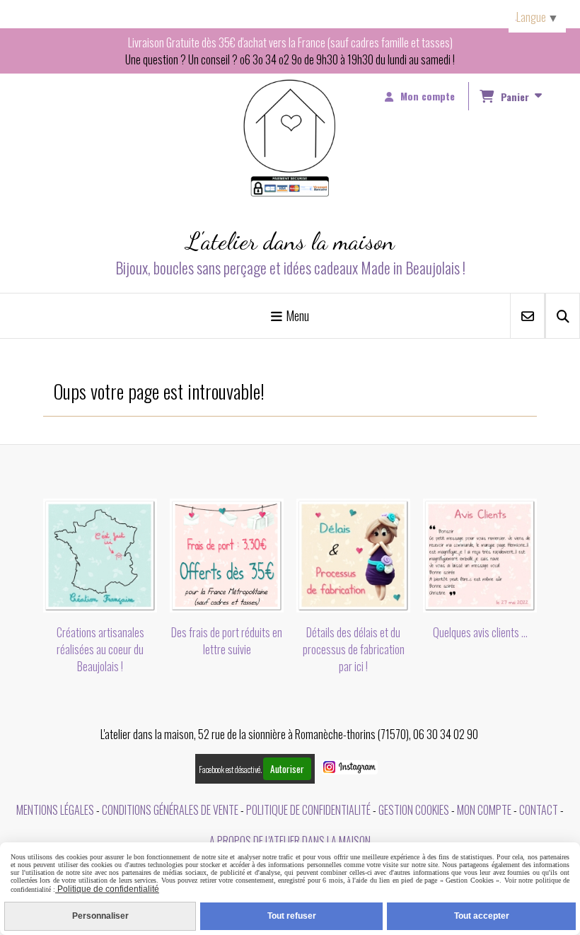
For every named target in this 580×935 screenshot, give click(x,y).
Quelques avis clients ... (480, 632)
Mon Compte (484, 809)
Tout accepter (481, 916)
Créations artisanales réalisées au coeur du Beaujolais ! (100, 649)
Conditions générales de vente (170, 809)
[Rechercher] (562, 316)
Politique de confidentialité (308, 809)
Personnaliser (100, 916)
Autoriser (287, 769)
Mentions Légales (55, 809)
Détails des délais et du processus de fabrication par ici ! (354, 649)
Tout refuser (291, 916)
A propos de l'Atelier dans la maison (290, 840)
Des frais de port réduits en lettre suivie (226, 641)
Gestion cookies (413, 809)
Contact (538, 809)
